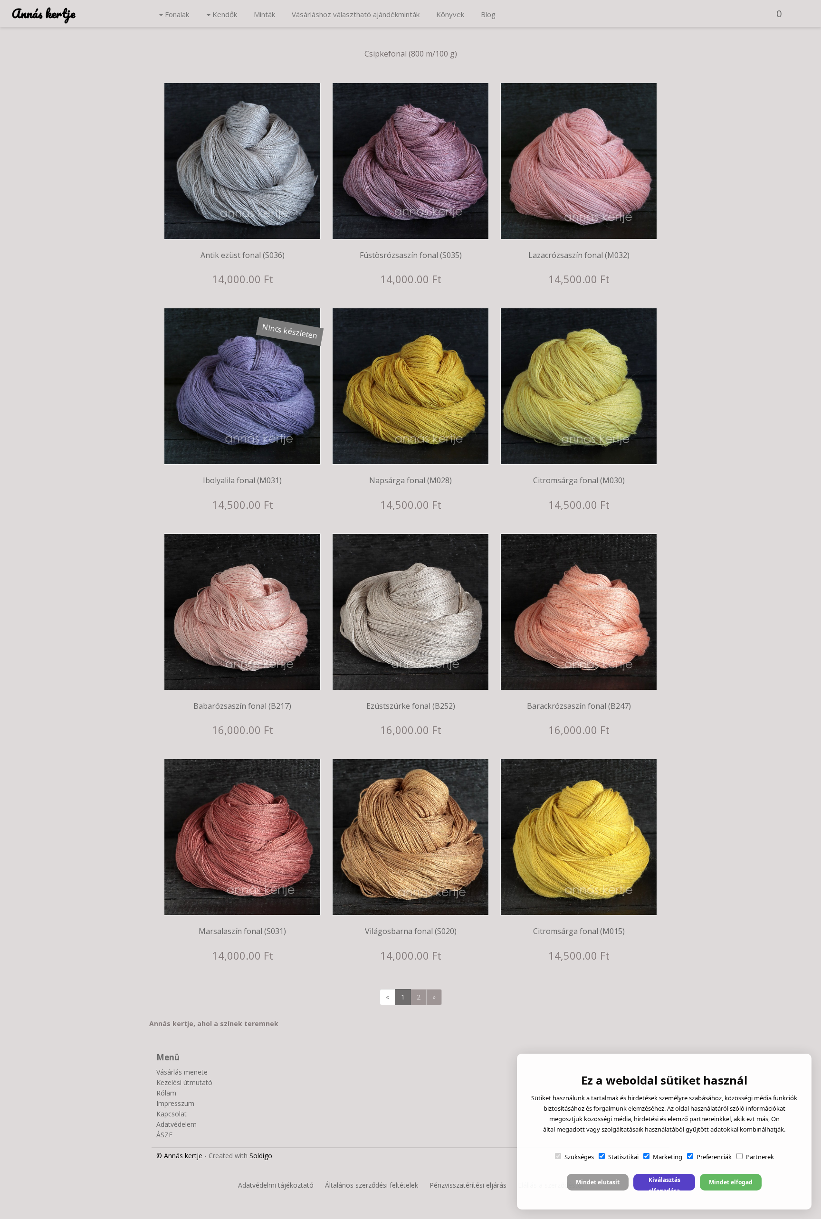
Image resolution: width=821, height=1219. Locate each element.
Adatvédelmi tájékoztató (276, 1185)
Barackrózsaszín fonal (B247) (579, 706)
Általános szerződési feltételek (371, 1185)
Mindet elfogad (731, 1182)
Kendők (223, 14)
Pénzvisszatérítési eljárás (468, 1185)
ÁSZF (164, 1134)
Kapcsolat (171, 1113)
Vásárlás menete (182, 1071)
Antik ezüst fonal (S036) (242, 255)
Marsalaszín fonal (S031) (242, 931)
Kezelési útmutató (184, 1082)
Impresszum (175, 1103)
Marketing (667, 1156)
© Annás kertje (179, 1155)
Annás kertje (43, 13)
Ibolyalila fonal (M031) (242, 480)
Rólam (166, 1092)
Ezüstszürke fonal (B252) (410, 706)
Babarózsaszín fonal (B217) (242, 706)
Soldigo (260, 1155)
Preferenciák (714, 1156)
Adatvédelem (176, 1124)
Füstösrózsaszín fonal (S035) (411, 255)
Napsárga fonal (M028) (410, 480)
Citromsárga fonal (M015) (579, 931)
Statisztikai (623, 1156)
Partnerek (760, 1156)
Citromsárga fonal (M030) (579, 480)
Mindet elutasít (598, 1182)
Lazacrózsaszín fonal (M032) (579, 255)
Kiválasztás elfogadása (664, 1183)
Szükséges (579, 1156)
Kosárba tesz (248, 229)
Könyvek (450, 14)
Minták (264, 14)
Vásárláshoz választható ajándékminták (356, 14)
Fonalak (176, 14)
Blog (488, 14)
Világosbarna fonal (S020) (411, 931)
